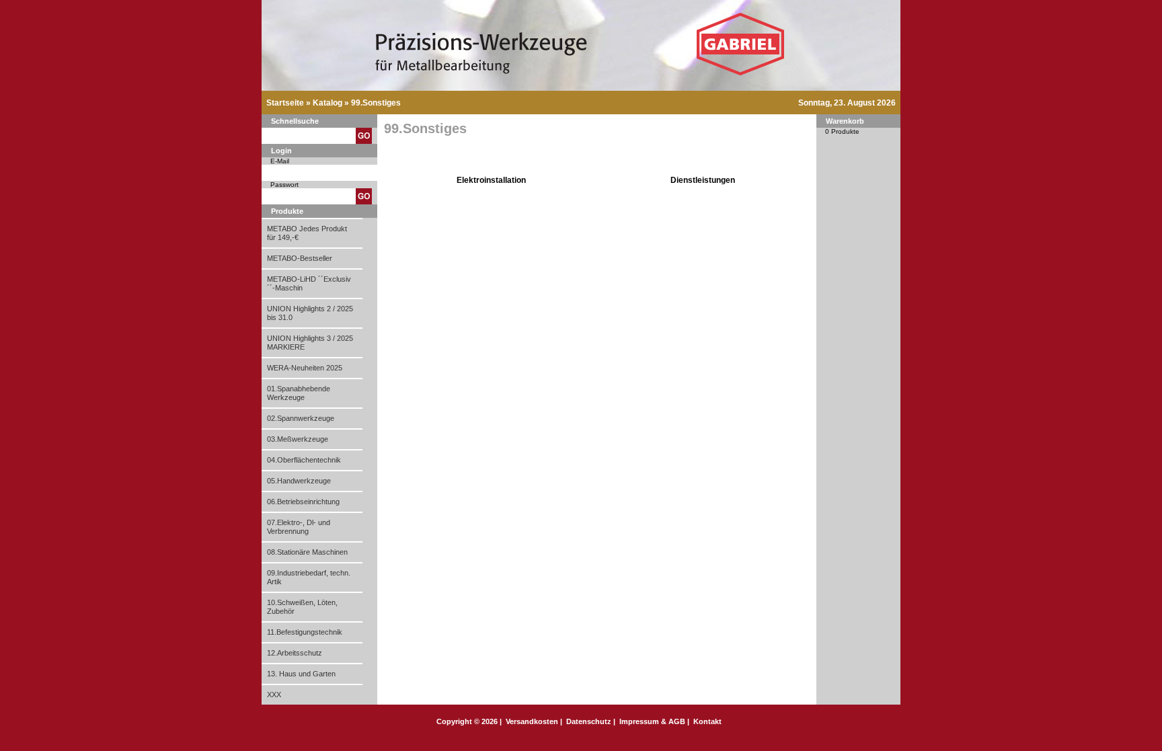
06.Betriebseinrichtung (303, 502)
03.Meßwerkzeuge (297, 439)
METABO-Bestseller (299, 258)
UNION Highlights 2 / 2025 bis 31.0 (310, 313)
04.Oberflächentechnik (304, 460)
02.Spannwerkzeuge (300, 418)
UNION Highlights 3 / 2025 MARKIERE (310, 342)
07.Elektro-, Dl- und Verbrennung (298, 526)
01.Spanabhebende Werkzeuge (298, 393)
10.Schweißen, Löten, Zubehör (302, 606)
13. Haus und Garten (301, 674)
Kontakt (707, 721)
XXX (274, 694)
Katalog (327, 103)
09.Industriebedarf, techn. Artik (308, 577)
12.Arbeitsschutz (294, 653)
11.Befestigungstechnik (304, 632)
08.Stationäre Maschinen (307, 552)
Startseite (285, 103)
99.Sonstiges (376, 103)
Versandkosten (532, 721)
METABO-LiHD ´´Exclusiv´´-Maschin (309, 283)
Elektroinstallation (491, 180)
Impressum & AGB (652, 721)
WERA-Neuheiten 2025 (304, 368)
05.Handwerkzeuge (299, 481)
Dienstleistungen (702, 180)
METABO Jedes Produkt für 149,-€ (307, 233)
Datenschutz (588, 721)
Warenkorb (845, 121)
